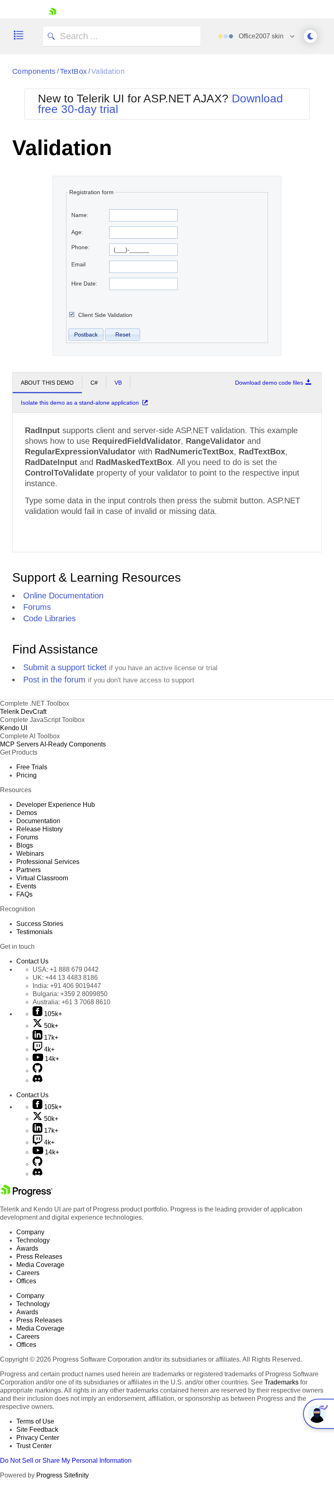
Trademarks (281, 1382)
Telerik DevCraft (23, 711)
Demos (26, 812)
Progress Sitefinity (62, 1475)
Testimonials (34, 931)
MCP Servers (19, 744)
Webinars (30, 853)
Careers (28, 1272)
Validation (108, 71)
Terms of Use (35, 1421)
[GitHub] (37, 1070)
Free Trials (31, 767)
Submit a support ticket (65, 667)
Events (26, 886)
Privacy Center (37, 1437)
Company (30, 1232)
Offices (26, 1281)
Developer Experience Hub (55, 804)
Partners (28, 869)
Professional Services (47, 861)
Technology (33, 1240)
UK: (65, 977)
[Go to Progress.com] (26, 1194)
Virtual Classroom (42, 878)
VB (118, 382)
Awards (27, 1248)
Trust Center (34, 1445)
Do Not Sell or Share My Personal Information (66, 1460)
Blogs (24, 845)
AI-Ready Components (73, 744)
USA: (66, 969)
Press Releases (39, 1256)
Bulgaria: (70, 993)
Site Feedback (37, 1429)
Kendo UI (13, 727)
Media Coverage (40, 1264)
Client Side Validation (105, 315)
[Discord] (37, 1080)
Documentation (38, 820)
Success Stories (39, 923)
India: (67, 985)
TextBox (73, 71)
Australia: (71, 1002)
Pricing (26, 775)
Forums (37, 606)
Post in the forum (54, 679)
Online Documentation (63, 595)
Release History (39, 829)
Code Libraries (49, 618)
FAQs (24, 894)
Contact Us (32, 961)
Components (34, 71)
